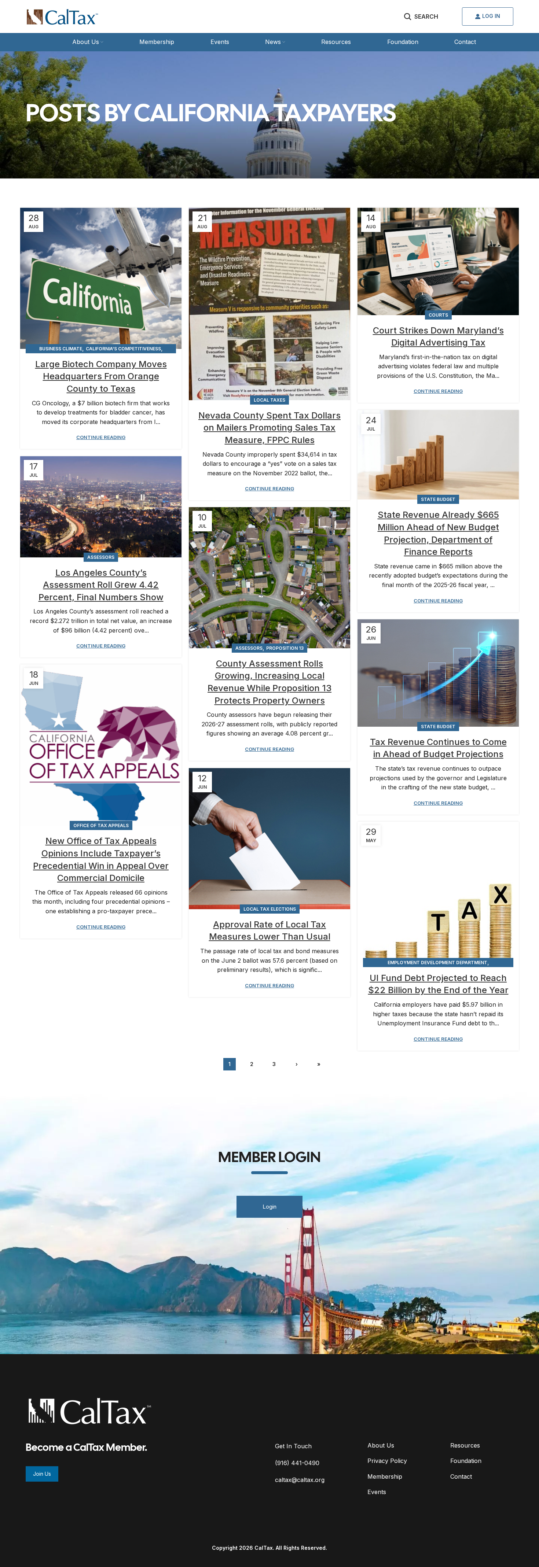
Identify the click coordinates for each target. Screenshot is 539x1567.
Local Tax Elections (269, 909)
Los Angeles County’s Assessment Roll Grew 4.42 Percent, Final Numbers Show (101, 584)
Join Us (42, 1474)
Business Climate (60, 348)
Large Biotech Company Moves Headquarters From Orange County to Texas (101, 376)
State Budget (438, 499)
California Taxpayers (265, 114)
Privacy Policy (387, 1460)
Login (269, 1206)
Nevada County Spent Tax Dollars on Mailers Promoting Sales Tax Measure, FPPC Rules (269, 427)
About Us (380, 1445)
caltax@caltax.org (299, 1479)
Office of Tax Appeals (101, 825)
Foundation (465, 1460)
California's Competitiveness (123, 348)
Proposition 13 (285, 648)
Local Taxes (269, 400)
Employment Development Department (437, 962)
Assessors (100, 557)
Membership (384, 1476)
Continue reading (100, 437)
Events (376, 1492)
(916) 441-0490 (297, 1463)
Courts (438, 315)
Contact (461, 1476)
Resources (465, 1445)
